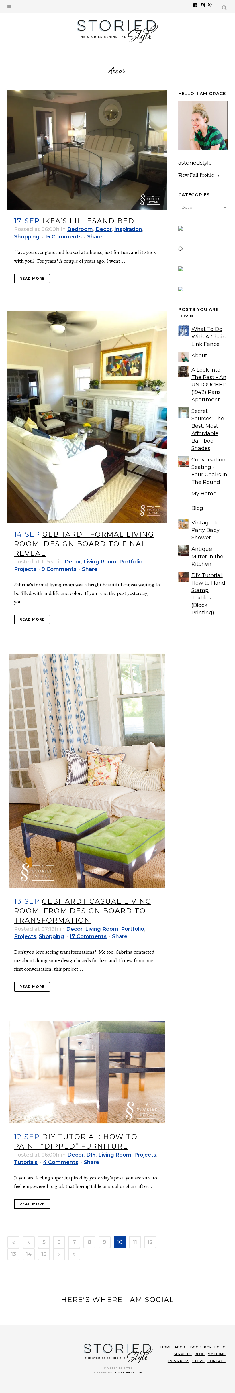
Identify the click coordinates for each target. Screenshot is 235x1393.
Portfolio (130, 562)
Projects (25, 569)
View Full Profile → (199, 174)
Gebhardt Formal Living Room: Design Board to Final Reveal (84, 543)
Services (183, 1354)
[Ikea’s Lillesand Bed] (87, 150)
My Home (203, 493)
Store (198, 1361)
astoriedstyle (195, 162)
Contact (216, 1361)
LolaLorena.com (129, 1372)
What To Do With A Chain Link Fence (208, 336)
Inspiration (128, 229)
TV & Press (178, 1361)
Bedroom (80, 229)
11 (135, 1242)
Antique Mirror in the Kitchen (207, 556)
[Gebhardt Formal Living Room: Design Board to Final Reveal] (87, 417)
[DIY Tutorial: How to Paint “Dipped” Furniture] (87, 1072)
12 (150, 1242)
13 (13, 1254)
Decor (103, 229)
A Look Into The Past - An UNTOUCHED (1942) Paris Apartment (209, 385)
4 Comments (60, 1162)
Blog (197, 508)
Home (166, 1347)
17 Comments (88, 936)
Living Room (100, 562)
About (199, 355)
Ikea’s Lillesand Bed (88, 221)
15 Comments (63, 237)
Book (195, 1347)
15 (43, 1254)
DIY (91, 1155)
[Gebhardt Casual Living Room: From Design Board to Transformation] (87, 771)
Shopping (27, 237)
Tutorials (26, 1162)
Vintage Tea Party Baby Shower (207, 530)
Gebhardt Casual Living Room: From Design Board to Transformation (82, 910)
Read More (32, 278)
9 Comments (59, 569)
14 (29, 1254)
